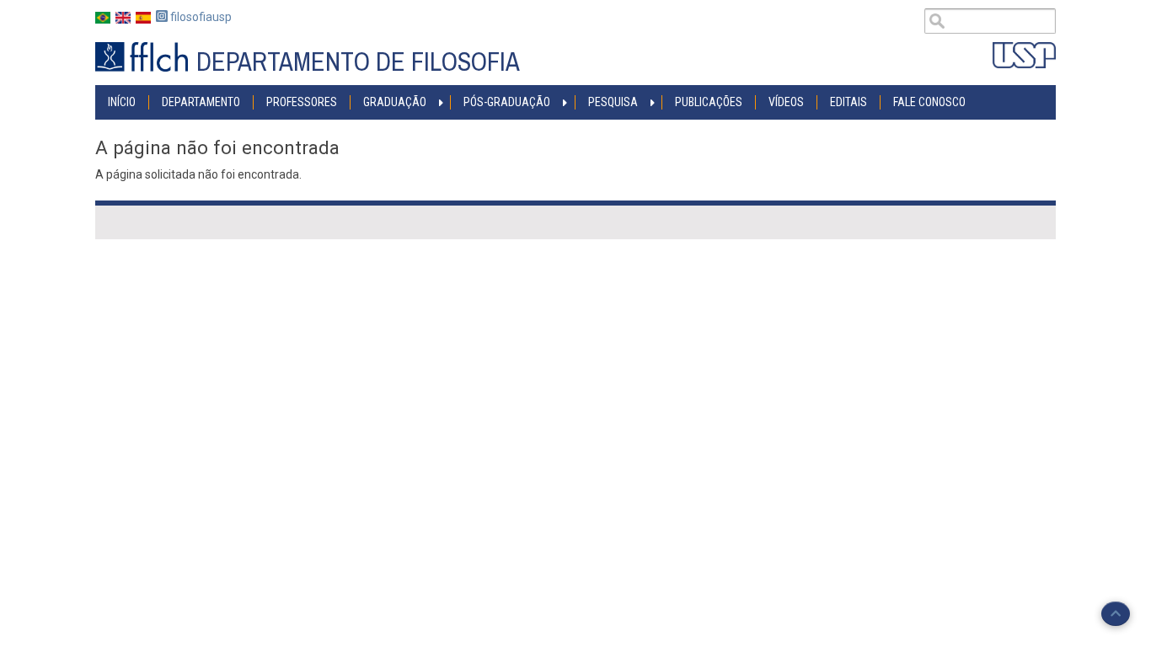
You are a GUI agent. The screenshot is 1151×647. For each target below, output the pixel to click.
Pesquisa (613, 102)
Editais (848, 102)
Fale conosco (929, 102)
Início (122, 102)
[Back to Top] (1115, 614)
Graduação (394, 102)
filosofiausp (200, 17)
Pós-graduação (506, 102)
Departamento (201, 102)
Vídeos (786, 102)
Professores (301, 102)
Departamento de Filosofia (358, 62)
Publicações (708, 102)
